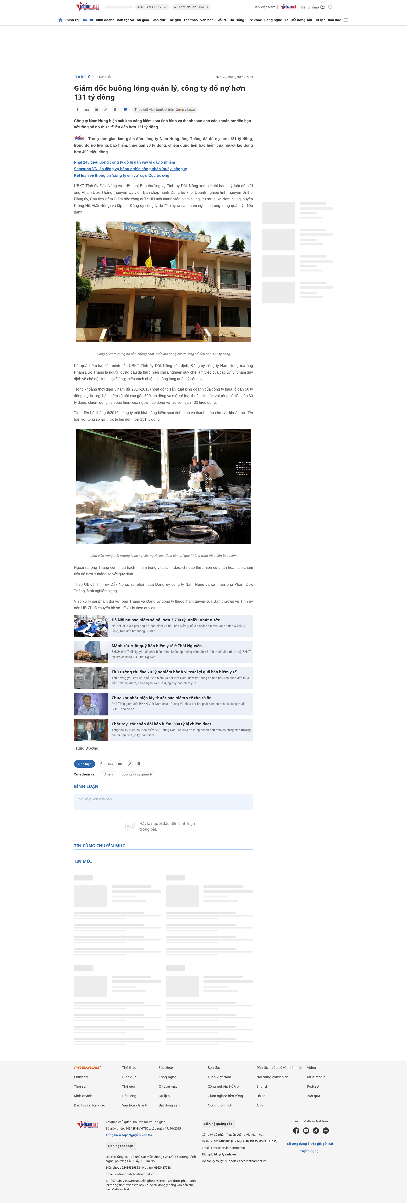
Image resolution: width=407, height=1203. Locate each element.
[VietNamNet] (60, 20)
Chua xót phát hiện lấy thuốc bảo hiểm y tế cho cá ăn (162, 697)
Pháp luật (104, 77)
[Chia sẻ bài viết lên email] (96, 109)
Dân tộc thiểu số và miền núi (279, 1067)
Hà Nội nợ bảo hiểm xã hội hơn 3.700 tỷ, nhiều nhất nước (166, 620)
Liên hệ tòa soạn (120, 1146)
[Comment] (125, 109)
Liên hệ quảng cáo (218, 1124)
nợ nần (107, 774)
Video (311, 1067)
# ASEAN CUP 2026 (152, 7)
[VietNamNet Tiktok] (316, 1132)
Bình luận (84, 764)
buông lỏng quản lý (137, 774)
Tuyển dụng (309, 1151)
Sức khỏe (254, 20)
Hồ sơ (260, 1096)
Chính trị (72, 20)
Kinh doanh (105, 20)
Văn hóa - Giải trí (213, 20)
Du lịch (320, 20)
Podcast (313, 1086)
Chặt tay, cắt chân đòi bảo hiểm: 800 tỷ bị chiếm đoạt (161, 724)
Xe (286, 20)
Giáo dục (158, 20)
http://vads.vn (225, 1154)
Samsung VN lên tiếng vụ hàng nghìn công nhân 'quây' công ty (130, 169)
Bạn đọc (334, 20)
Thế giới (174, 20)
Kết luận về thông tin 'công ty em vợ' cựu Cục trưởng (121, 176)
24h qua (313, 1096)
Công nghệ (273, 20)
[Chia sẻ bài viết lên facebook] (77, 109)
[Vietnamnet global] (288, 8)
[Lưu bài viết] (115, 109)
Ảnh (259, 1105)
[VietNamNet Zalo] (326, 1132)
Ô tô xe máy (168, 1086)
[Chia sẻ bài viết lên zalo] (86, 109)
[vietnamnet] (88, 11)
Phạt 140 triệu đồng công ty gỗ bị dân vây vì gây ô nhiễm (124, 162)
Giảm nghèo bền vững (225, 1096)
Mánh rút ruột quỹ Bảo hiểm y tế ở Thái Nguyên (157, 645)
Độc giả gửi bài (321, 1144)
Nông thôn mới (220, 1105)
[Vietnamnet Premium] (88, 1069)
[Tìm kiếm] (330, 7)
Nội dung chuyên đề (272, 1077)
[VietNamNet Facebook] (296, 1132)
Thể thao (190, 20)
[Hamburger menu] (346, 20)
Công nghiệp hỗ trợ (223, 1086)
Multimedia (316, 1077)
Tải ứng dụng (297, 1144)
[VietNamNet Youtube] (306, 1132)
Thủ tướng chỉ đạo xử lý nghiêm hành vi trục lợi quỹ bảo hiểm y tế (174, 672)
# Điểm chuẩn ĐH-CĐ (191, 7)
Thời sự (87, 20)
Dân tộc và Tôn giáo (133, 20)
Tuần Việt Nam (263, 7)
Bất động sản (301, 20)
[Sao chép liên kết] (105, 109)
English (262, 1086)
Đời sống (237, 20)
